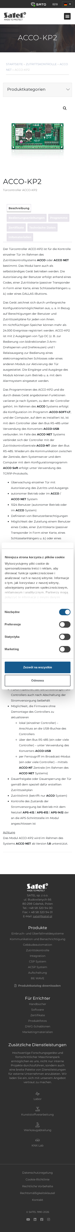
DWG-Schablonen (37, 1026)
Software (37, 1009)
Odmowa (37, 680)
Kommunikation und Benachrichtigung (37, 939)
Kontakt (37, 1200)
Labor (38, 1099)
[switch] (64, 624)
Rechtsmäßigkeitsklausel (37, 1193)
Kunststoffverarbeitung (37, 1114)
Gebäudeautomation (37, 944)
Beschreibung (19, 208)
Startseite (14, 64)
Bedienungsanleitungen (27, 218)
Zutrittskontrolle (41, 64)
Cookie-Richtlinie (37, 1179)
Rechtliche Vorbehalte (37, 1186)
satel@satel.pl (42, 916)
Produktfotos (37, 1021)
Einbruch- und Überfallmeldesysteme (37, 933)
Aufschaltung (37, 972)
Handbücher (37, 1004)
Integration (37, 956)
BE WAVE (37, 978)
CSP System (37, 961)
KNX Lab (37, 1145)
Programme (59, 218)
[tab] (19, 208)
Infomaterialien (20, 237)
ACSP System (37, 967)
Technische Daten (42, 227)
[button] (67, 4)
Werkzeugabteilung (37, 1130)
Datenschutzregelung (37, 1172)
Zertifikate (16, 227)
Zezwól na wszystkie (37, 667)
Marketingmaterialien (37, 1032)
